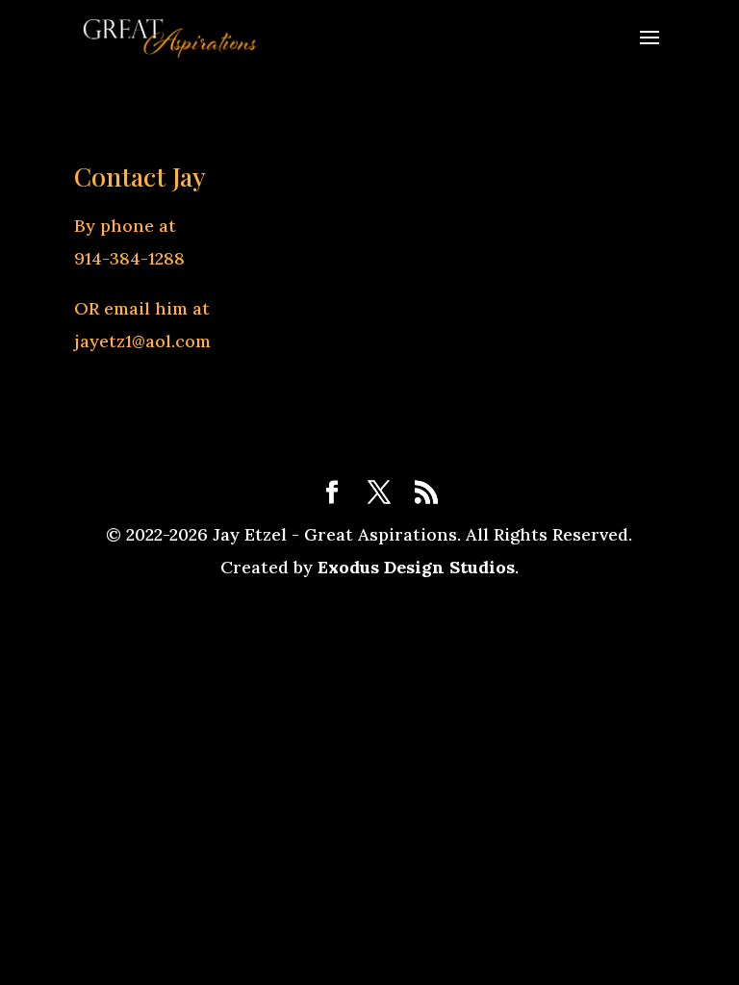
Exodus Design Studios (416, 567)
